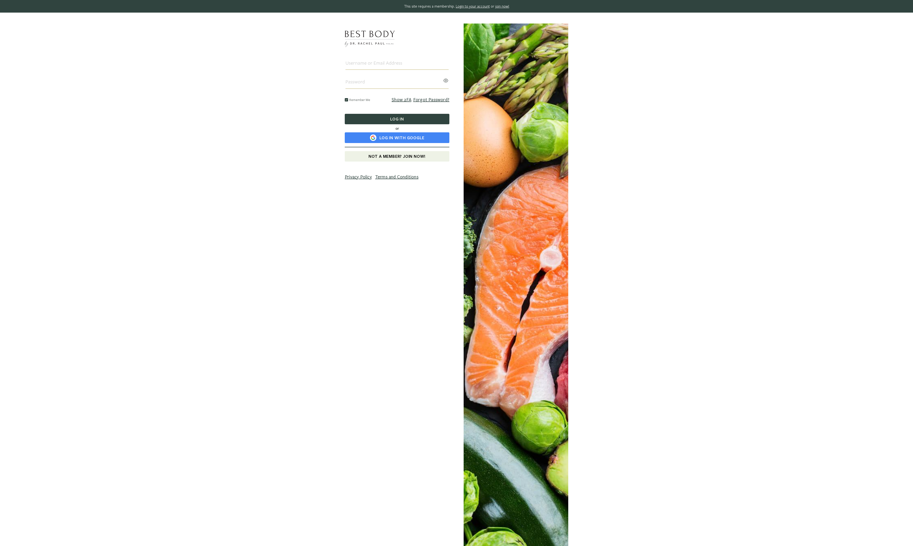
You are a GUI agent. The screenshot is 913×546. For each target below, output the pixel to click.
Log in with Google (401, 137)
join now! (502, 6)
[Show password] (446, 79)
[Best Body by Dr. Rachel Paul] (397, 39)
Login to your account (473, 6)
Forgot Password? (431, 99)
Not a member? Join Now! (397, 156)
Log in (397, 119)
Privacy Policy (358, 177)
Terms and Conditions (396, 177)
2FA (401, 99)
